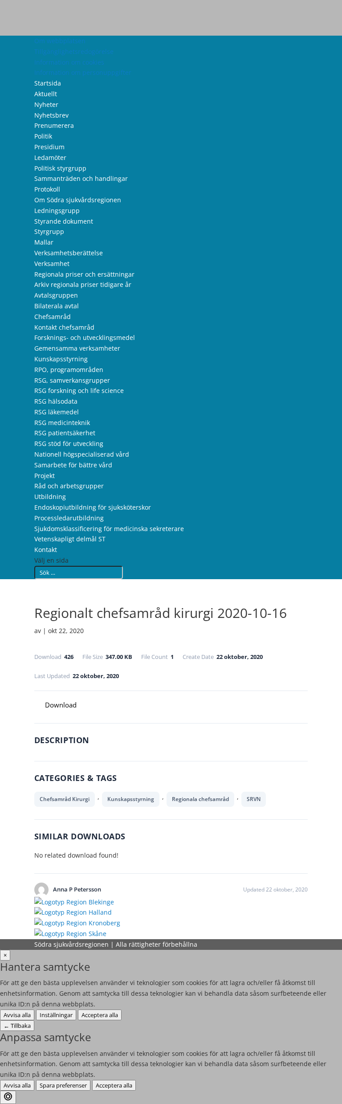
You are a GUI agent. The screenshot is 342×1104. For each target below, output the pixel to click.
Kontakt (45, 549)
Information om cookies (69, 62)
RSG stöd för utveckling (68, 443)
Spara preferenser (63, 1085)
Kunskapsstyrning (61, 359)
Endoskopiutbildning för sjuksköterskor (92, 507)
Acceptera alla (99, 1015)
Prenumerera (54, 125)
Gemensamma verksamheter (77, 348)
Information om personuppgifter (82, 72)
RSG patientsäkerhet (64, 433)
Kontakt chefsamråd (64, 327)
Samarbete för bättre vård (73, 465)
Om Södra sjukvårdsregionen (77, 200)
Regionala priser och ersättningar (84, 274)
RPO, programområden (68, 369)
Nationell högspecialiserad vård (81, 454)
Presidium (49, 147)
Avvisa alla (17, 1015)
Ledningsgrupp (57, 210)
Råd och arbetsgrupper (69, 486)
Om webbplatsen (60, 41)
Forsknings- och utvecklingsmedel (84, 337)
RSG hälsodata (55, 401)
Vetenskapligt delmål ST (70, 539)
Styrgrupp (49, 231)
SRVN (254, 799)
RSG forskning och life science (79, 390)
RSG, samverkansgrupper (72, 380)
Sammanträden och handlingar (81, 178)
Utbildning (50, 496)
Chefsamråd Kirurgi (65, 799)
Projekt (44, 475)
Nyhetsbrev (51, 115)
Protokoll (47, 189)
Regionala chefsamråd (200, 799)
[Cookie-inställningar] (8, 1097)
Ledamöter (50, 157)
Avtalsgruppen (56, 295)
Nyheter (46, 104)
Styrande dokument (63, 221)
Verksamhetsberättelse (68, 253)
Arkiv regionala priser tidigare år (82, 284)
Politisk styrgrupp (60, 168)
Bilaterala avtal (56, 306)
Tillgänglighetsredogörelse (74, 51)
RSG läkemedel (56, 412)
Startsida (47, 83)
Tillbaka (17, 1026)
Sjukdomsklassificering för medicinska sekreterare (109, 528)
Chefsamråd (52, 316)
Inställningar (56, 1015)
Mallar (43, 242)
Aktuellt (45, 94)
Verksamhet (51, 263)
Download (61, 704)
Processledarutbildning (69, 518)
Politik (43, 136)
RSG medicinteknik (62, 422)
